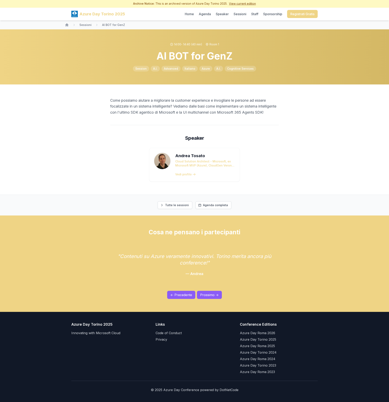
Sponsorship (272, 14)
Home (189, 14)
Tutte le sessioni (177, 205)
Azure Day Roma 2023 (257, 372)
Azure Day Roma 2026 (257, 333)
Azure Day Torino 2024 (258, 352)
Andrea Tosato (190, 155)
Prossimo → (209, 295)
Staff (254, 14)
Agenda (205, 14)
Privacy (161, 339)
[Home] (67, 25)
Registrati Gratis (302, 14)
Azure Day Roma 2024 (257, 359)
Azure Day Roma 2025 (257, 346)
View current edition (242, 3)
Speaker (222, 14)
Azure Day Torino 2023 (258, 365)
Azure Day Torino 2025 (258, 339)
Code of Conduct (169, 333)
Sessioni (240, 14)
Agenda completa (215, 205)
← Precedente (181, 295)
